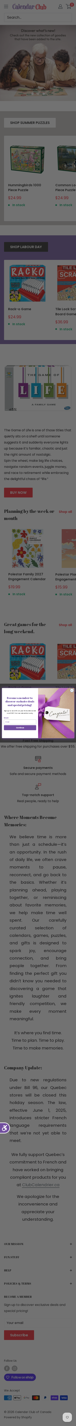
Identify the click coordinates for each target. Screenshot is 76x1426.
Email (6, 718)
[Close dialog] (71, 690)
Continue (20, 727)
